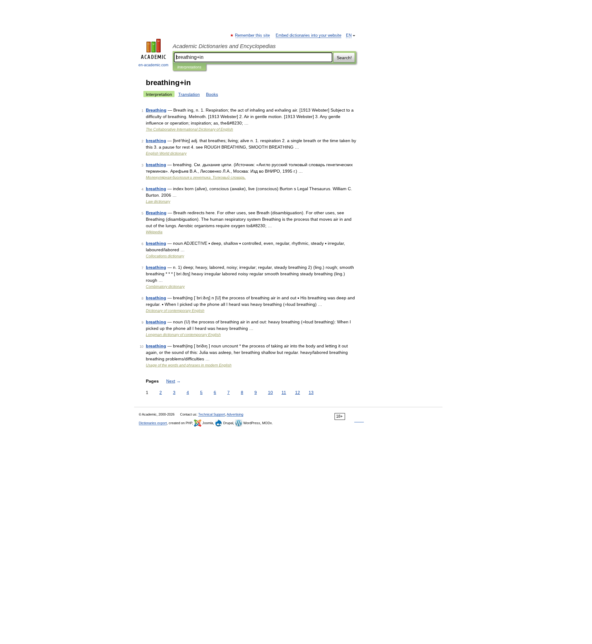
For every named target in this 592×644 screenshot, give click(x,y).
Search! (344, 57)
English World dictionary (166, 153)
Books (212, 94)
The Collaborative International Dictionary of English (189, 129)
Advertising (235, 414)
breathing (156, 140)
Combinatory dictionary (165, 287)
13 (311, 392)
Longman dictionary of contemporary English (183, 335)
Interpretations (189, 67)
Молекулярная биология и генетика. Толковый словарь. (196, 177)
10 (270, 392)
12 (297, 392)
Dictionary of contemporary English (175, 311)
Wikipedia (154, 232)
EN (349, 35)
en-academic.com (153, 65)
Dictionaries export (153, 423)
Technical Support (211, 414)
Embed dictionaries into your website (308, 35)
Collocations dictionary (165, 256)
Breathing (156, 110)
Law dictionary (158, 201)
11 (284, 392)
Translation (189, 94)
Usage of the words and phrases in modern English (189, 365)
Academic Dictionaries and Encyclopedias (224, 46)
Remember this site (253, 35)
